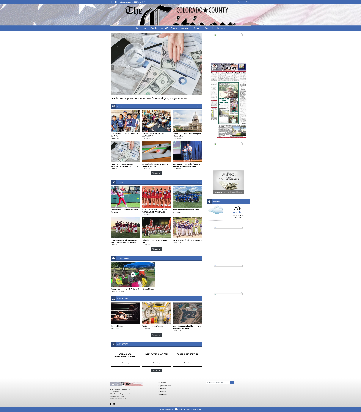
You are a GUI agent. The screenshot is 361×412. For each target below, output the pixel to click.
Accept (354, 409)
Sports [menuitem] (154, 28)
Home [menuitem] (138, 28)
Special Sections (165, 385)
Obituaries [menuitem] (198, 28)
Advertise (162, 391)
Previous (112, 67)
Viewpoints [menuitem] (185, 28)
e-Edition (162, 382)
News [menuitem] (145, 28)
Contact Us (163, 394)
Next (200, 67)
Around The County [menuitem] (168, 28)
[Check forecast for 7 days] (215, 213)
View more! (156, 173)
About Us (162, 388)
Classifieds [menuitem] (209, 28)
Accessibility (245, 2)
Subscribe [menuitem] (221, 28)
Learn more (344, 409)
